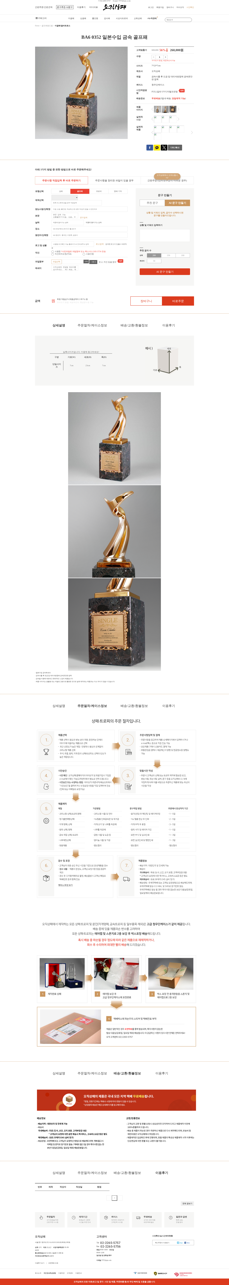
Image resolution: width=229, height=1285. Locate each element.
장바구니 (170, 7)
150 (168, 255)
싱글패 (83, 18)
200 (154, 255)
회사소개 (38, 1273)
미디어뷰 (93, 7)
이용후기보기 (39, 1263)
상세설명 (58, 325)
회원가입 (160, 7)
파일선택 (56, 262)
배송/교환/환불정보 (134, 325)
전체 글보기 (187, 1203)
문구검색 (83, 218)
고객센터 (70, 1273)
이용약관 (61, 1273)
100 (182, 255)
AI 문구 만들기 (165, 271)
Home (37, 26)
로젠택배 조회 (53, 1263)
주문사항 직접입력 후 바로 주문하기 (61, 180)
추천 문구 (152, 202)
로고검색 (100, 244)
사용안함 (90, 254)
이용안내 (78, 1273)
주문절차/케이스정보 (92, 325)
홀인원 (95, 18)
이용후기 (81, 7)
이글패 (71, 18)
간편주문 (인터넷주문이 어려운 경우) (167, 179)
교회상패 (138, 18)
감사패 (107, 18)
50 (154, 261)
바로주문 (178, 301)
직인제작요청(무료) (63, 254)
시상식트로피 (122, 18)
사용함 (58, 251)
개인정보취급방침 (50, 1273)
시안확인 (190, 7)
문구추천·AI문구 (65, 7)
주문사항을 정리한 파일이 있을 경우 (114, 180)
